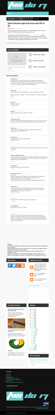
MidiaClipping (9, 377)
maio (32, 340)
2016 (32, 321)
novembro (33, 331)
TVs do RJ (15, 413)
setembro (33, 334)
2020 (32, 315)
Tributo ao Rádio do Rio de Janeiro (14, 382)
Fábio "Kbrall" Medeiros (34, 35)
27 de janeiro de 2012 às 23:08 (26, 173)
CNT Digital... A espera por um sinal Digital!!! (16, 68)
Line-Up (8, 375)
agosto (33, 335)
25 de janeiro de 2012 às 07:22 (21, 102)
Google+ (18, 265)
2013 (32, 326)
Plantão (20, 19)
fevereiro (33, 345)
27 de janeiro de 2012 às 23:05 (22, 165)
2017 (32, 320)
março (32, 343)
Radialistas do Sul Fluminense (13, 379)
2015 (32, 323)
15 (15, 28)
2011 (32, 348)
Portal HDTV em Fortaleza (12, 378)
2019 (32, 317)
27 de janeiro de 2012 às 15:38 (29, 155)
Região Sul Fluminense (38, 363)
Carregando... (9, 388)
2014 (32, 324)
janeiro (33, 346)
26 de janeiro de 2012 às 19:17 (22, 137)
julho (32, 337)
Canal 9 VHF (10, 350)
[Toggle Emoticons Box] (7, 257)
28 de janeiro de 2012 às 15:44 (22, 198)
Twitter (14, 265)
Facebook (10, 265)
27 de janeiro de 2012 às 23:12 (22, 186)
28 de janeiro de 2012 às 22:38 (21, 213)
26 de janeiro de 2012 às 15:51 (25, 119)
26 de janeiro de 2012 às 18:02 (22, 128)
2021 (32, 314)
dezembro (33, 329)
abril (32, 341)
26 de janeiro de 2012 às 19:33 (21, 146)
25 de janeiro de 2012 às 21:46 (20, 111)
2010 (32, 349)
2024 (32, 309)
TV (20, 42)
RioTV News (9, 381)
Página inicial (11, 19)
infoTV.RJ (8, 374)
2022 (32, 312)
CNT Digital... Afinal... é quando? (39, 54)
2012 (32, 328)
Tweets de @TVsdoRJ (34, 285)
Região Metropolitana (16, 42)
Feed (23, 265)
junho (32, 338)
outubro (33, 332)
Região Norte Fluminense (36, 361)
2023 (32, 310)
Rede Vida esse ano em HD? (38, 60)
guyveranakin (14, 198)
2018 (32, 318)
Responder (13, 86)
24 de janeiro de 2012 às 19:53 (22, 90)
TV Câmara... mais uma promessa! (39, 67)
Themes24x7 (23, 413)
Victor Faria (13, 146)
